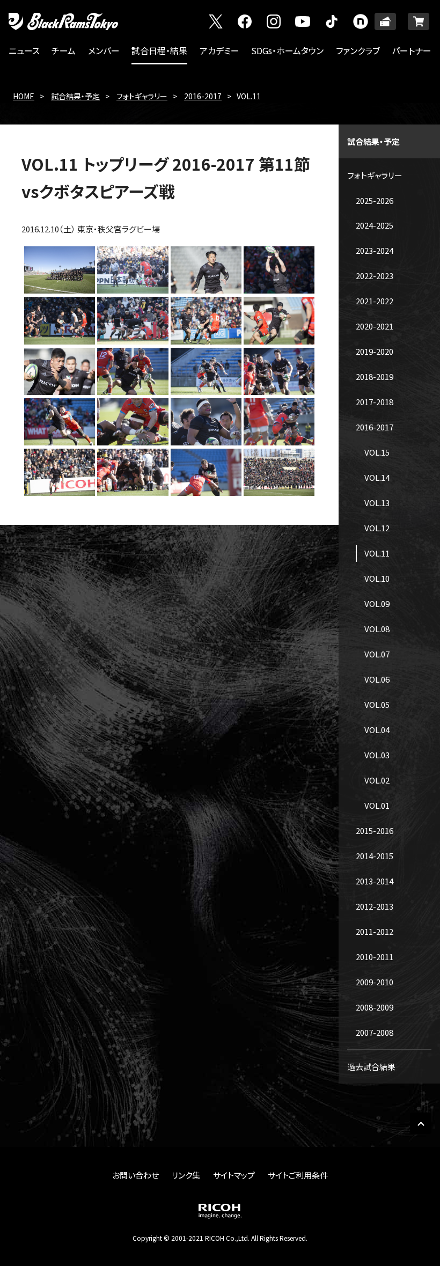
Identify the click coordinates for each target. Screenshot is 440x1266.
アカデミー (219, 50)
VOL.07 (377, 654)
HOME (23, 96)
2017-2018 (374, 401)
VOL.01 (377, 805)
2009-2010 (374, 981)
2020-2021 (374, 326)
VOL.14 (377, 477)
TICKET (385, 21)
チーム (64, 50)
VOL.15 (377, 452)
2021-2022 (374, 300)
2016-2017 (203, 96)
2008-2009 (374, 1007)
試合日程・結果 (159, 50)
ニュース (24, 50)
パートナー (411, 50)
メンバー (104, 50)
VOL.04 (377, 729)
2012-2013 (374, 906)
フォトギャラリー (141, 96)
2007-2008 (374, 1032)
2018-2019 (374, 376)
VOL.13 (377, 502)
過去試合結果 (371, 1066)
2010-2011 (374, 956)
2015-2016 (374, 830)
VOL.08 (377, 628)
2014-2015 (374, 855)
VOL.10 (377, 578)
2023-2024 (374, 250)
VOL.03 (377, 754)
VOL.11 (377, 553)
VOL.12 (377, 527)
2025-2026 (374, 200)
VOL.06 (377, 679)
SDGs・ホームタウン (287, 50)
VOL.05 (377, 704)
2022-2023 (374, 275)
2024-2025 (374, 225)
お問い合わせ (135, 1175)
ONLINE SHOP (418, 21)
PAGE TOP (420, 1123)
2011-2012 (374, 931)
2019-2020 (374, 351)
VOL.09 (377, 603)
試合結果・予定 (75, 96)
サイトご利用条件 (298, 1175)
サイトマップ (234, 1175)
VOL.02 (377, 780)
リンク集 (186, 1175)
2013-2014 (374, 881)
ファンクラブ (358, 50)
